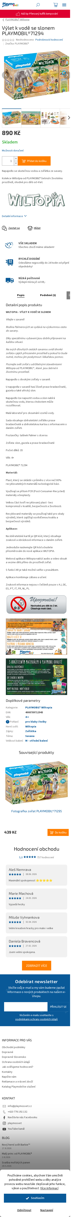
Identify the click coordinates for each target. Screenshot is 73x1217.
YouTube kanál (16, 1129)
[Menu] (64, 5)
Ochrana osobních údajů (16, 1062)
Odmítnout (24, 1210)
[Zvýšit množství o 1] (16, 158)
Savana (29, 736)
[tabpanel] (36, 797)
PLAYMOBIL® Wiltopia (38, 708)
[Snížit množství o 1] (16, 163)
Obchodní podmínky (13, 1047)
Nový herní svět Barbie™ (16, 1145)
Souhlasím (37, 1198)
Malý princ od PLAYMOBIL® (17, 1154)
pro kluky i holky (35, 722)
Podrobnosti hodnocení (49, 40)
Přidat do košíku (37, 160)
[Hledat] (38, 5)
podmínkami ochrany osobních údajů (36, 1019)
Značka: (17, 44)
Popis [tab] (21, 295)
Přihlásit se (58, 1006)
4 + (27, 717)
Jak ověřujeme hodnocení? (17, 1067)
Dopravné (7, 1052)
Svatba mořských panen (16, 1163)
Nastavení (46, 1210)
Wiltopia (30, 727)
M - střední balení (36, 741)
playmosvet (15, 1123)
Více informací (49, 1188)
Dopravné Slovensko (14, 1057)
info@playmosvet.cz (20, 1106)
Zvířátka (30, 731)
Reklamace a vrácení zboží (17, 1082)
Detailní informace (12, 216)
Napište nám (9, 1077)
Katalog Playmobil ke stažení (18, 1087)
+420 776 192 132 (17, 1112)
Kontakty (7, 1072)
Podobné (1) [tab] (48, 295)
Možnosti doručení (13, 151)
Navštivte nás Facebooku (22, 1117)
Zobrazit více (36, 965)
